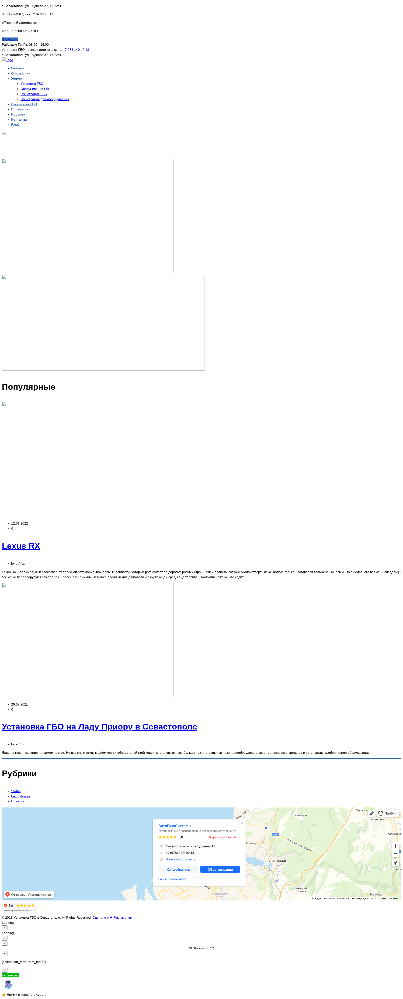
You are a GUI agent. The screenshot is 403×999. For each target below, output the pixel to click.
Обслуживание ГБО (36, 89)
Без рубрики (20, 796)
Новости (18, 114)
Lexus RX (21, 546)
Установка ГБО (32, 83)
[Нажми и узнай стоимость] (8, 989)
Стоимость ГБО (24, 104)
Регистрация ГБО (34, 94)
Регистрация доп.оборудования (45, 99)
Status (16, 791)
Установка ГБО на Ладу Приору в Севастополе (99, 726)
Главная (17, 68)
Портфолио (21, 109)
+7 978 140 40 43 (76, 49)
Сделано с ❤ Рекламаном (112, 917)
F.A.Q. (16, 124)
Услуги (16, 78)
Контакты (19, 119)
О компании (21, 73)
